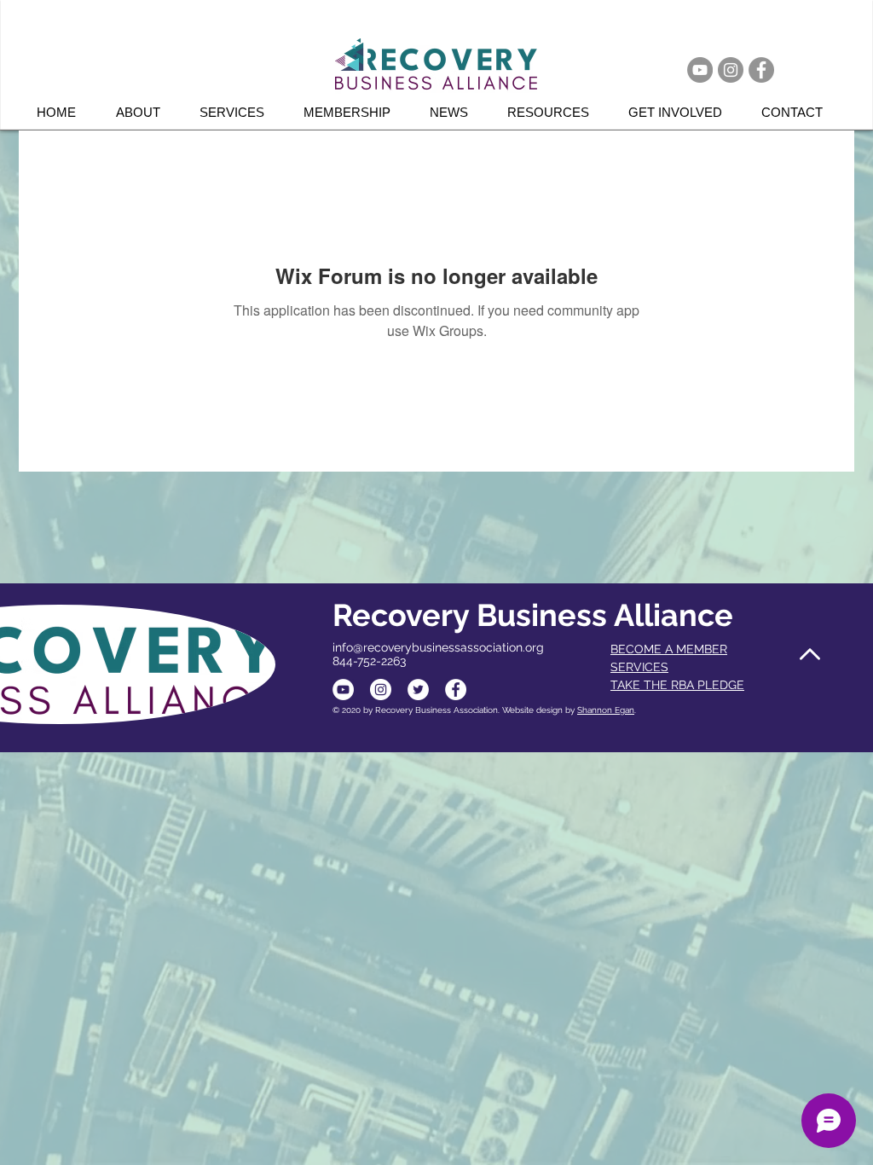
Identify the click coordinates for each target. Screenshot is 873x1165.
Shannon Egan (605, 710)
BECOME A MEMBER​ (668, 649)
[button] (239, 112)
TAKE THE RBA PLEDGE (677, 685)
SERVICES (639, 667)
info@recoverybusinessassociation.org (438, 647)
